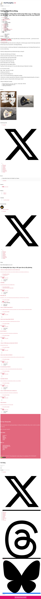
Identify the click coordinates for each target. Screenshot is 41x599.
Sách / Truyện (7, 34)
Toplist (4, 448)
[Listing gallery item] (9, 106)
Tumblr (4, 516)
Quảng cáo (4, 437)
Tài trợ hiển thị (5, 447)
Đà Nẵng (6, 23)
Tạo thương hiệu (4, 41)
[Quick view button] (3, 279)
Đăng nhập (4, 39)
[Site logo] (8, 3)
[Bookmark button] (3, 280)
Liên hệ (4, 439)
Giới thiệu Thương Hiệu (6, 445)
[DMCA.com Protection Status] (3, 457)
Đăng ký (9, 39)
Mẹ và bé (6, 16)
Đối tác (4, 436)
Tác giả (4, 438)
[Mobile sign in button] (0, 40)
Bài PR (4, 449)
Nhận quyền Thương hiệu (6, 446)
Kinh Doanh (7, 18)
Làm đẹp (6, 12)
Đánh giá (4, 20)
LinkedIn (4, 515)
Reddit (4, 517)
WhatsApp (4, 512)
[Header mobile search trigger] (0, 42)
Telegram (4, 513)
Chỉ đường (4, 180)
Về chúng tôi (4, 435)
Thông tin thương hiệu (6, 19)
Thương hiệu (7, 36)
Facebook (4, 471)
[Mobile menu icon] (20, 1)
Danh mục (4, 8)
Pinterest (4, 514)
